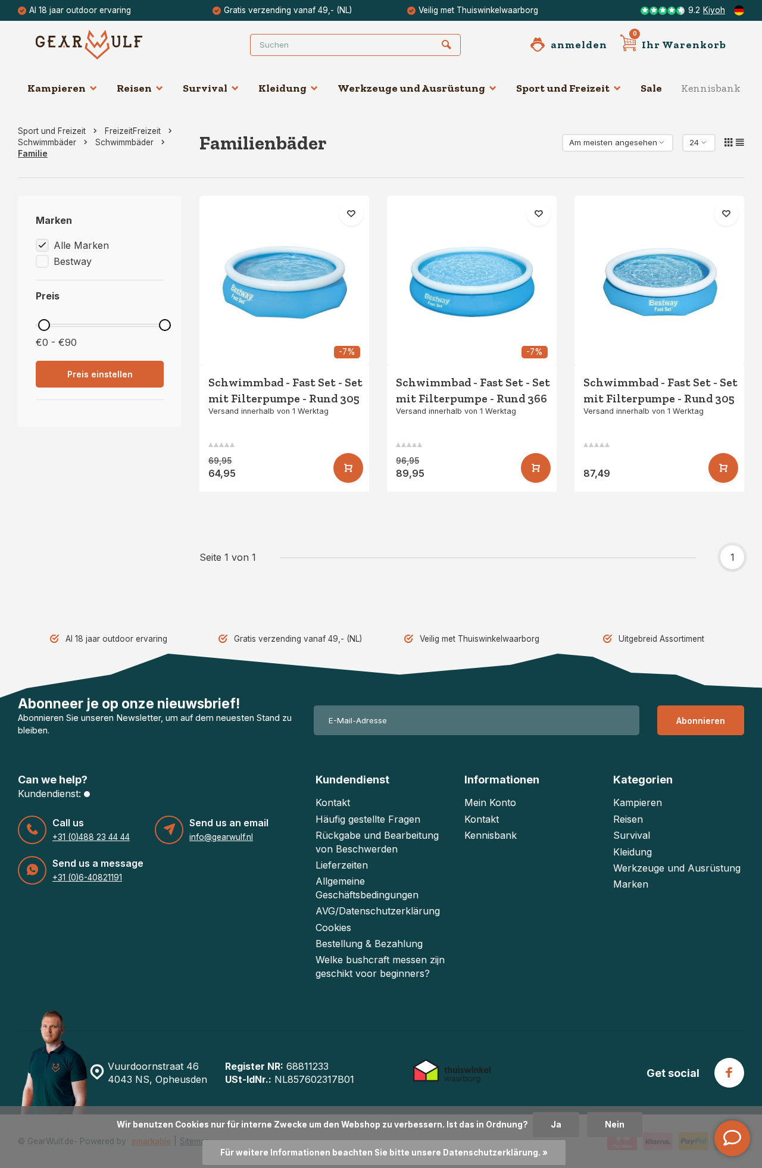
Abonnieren (700, 721)
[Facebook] (729, 1073)
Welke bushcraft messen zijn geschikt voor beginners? (380, 966)
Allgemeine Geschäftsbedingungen (367, 887)
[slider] (44, 325)
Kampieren (56, 88)
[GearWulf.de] (107, 45)
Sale (651, 88)
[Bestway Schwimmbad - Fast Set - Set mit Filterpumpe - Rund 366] (472, 281)
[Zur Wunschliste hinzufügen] (351, 214)
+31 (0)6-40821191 (87, 877)
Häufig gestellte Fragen (368, 819)
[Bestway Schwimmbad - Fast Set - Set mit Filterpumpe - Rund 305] (284, 281)
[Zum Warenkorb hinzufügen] (348, 468)
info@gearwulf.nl (221, 837)
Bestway (73, 261)
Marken (630, 884)
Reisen (134, 88)
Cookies (333, 927)
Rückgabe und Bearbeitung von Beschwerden (377, 841)
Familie (33, 153)
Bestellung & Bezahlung (369, 944)
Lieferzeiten (342, 865)
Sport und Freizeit (563, 88)
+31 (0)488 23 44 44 (91, 837)
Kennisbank (711, 88)
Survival (205, 88)
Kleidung (282, 88)
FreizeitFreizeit (133, 131)
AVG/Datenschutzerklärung (378, 911)
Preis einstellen (100, 374)
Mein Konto (490, 802)
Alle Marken (81, 245)
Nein (614, 1124)
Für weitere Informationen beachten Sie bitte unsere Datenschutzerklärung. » (384, 1152)
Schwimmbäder (47, 142)
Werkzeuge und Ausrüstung (411, 88)
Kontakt (333, 802)
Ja (556, 1124)
